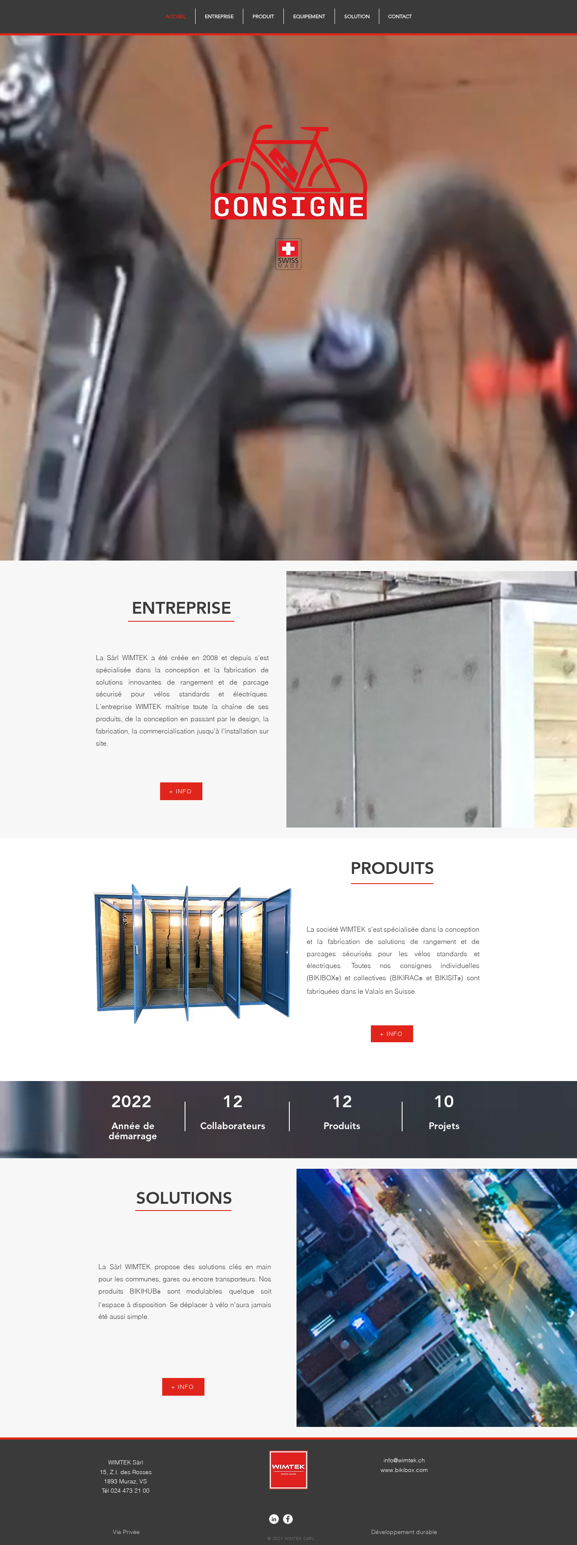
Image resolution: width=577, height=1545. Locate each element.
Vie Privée (126, 1532)
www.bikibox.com (404, 1470)
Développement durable (404, 1532)
